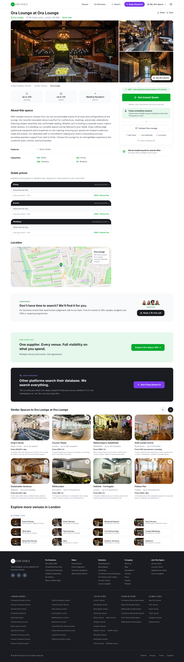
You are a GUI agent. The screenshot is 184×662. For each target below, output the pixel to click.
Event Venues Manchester (130, 605)
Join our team (156, 564)
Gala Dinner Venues (18, 630)
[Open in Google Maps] (61, 267)
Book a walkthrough (52, 580)
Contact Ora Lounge (147, 128)
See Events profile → (101, 203)
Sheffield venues (112, 643)
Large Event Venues (59, 635)
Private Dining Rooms (18, 613)
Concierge (102, 570)
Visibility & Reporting (53, 574)
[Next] (170, 409)
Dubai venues (154, 609)
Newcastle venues (100, 635)
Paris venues (153, 605)
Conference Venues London (21, 600)
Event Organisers (78, 567)
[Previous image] (14, 427)
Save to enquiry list (147, 141)
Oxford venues (99, 643)
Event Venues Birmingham (130, 618)
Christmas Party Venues (60, 605)
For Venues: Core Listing (107, 577)
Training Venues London (19, 622)
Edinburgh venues (100, 613)
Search (117, 4)
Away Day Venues (17, 618)
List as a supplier (104, 584)
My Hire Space (156, 4)
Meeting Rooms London (60, 618)
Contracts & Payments (53, 570)
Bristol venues (99, 618)
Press (127, 577)
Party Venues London (59, 609)
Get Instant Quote (148, 97)
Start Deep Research (151, 384)
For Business (100, 4)
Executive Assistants (79, 570)
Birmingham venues (101, 609)
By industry (49, 577)
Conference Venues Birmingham (132, 613)
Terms (161, 655)
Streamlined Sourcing (53, 567)
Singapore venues (155, 618)
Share (162, 12)
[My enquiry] (171, 4)
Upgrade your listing (158, 570)
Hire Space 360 (51, 564)
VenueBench (129, 570)
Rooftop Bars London (59, 613)
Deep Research (136, 4)
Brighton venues (99, 630)
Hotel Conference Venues (61, 600)
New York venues (155, 600)
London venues (99, 600)
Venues (85, 4)
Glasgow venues (99, 622)
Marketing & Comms (79, 574)
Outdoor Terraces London (20, 643)
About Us (128, 564)
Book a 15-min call (152, 313)
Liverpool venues (100, 626)
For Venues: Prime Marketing (109, 574)
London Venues (40, 86)
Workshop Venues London (61, 639)
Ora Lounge (18, 17)
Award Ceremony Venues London (63, 630)
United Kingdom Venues (21, 86)
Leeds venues (111, 618)
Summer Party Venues (18, 609)
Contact (128, 580)
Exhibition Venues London (20, 635)
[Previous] (163, 409)
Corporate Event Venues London (63, 626)
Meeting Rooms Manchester (131, 609)
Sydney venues (154, 622)
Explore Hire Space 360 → (148, 347)
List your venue (104, 580)
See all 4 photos (162, 78)
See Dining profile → (101, 184)
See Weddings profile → (100, 222)
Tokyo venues (154, 613)
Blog (126, 567)
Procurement (77, 564)
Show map (67, 17)
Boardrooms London (59, 622)
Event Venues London (18, 626)
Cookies (170, 655)
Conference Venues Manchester (132, 600)
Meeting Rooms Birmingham (131, 622)
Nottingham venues (101, 639)
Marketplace (103, 567)
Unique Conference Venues (20, 605)
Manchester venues (100, 605)
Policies (128, 584)
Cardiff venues (112, 630)
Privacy (153, 655)
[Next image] (46, 427)
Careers (128, 574)
